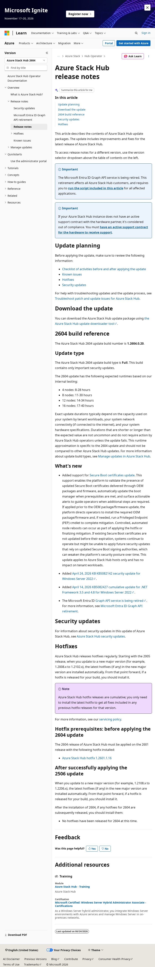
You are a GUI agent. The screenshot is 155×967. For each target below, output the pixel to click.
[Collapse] (47, 53)
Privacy (86, 959)
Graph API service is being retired (119, 601)
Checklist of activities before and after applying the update (104, 269)
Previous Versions (35, 959)
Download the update (71, 109)
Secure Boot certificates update (112, 475)
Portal (109, 43)
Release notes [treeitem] (23, 126)
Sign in (146, 33)
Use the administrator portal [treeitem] (29, 161)
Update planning (69, 104)
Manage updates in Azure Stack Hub (124, 456)
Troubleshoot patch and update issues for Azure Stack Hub (97, 298)
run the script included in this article (95, 188)
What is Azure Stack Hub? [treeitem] (27, 94)
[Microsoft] (7, 33)
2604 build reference (71, 114)
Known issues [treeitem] (22, 140)
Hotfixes (63, 124)
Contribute (71, 959)
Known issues (72, 274)
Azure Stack (72, 56)
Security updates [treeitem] (24, 108)
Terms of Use (11, 964)
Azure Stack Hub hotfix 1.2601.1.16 (87, 758)
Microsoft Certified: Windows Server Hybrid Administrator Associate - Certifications (100, 904)
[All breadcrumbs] (58, 56)
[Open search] (136, 33)
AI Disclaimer (11, 959)
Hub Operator (93, 56)
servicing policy (110, 719)
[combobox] (26, 60)
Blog (54, 959)
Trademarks (31, 964)
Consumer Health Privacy (114, 959)
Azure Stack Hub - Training (72, 886)
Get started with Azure (133, 43)
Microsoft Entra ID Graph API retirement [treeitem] (29, 117)
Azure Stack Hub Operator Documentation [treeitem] (24, 78)
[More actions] (148, 56)
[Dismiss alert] (147, 8)
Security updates (68, 119)
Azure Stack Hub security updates (101, 636)
